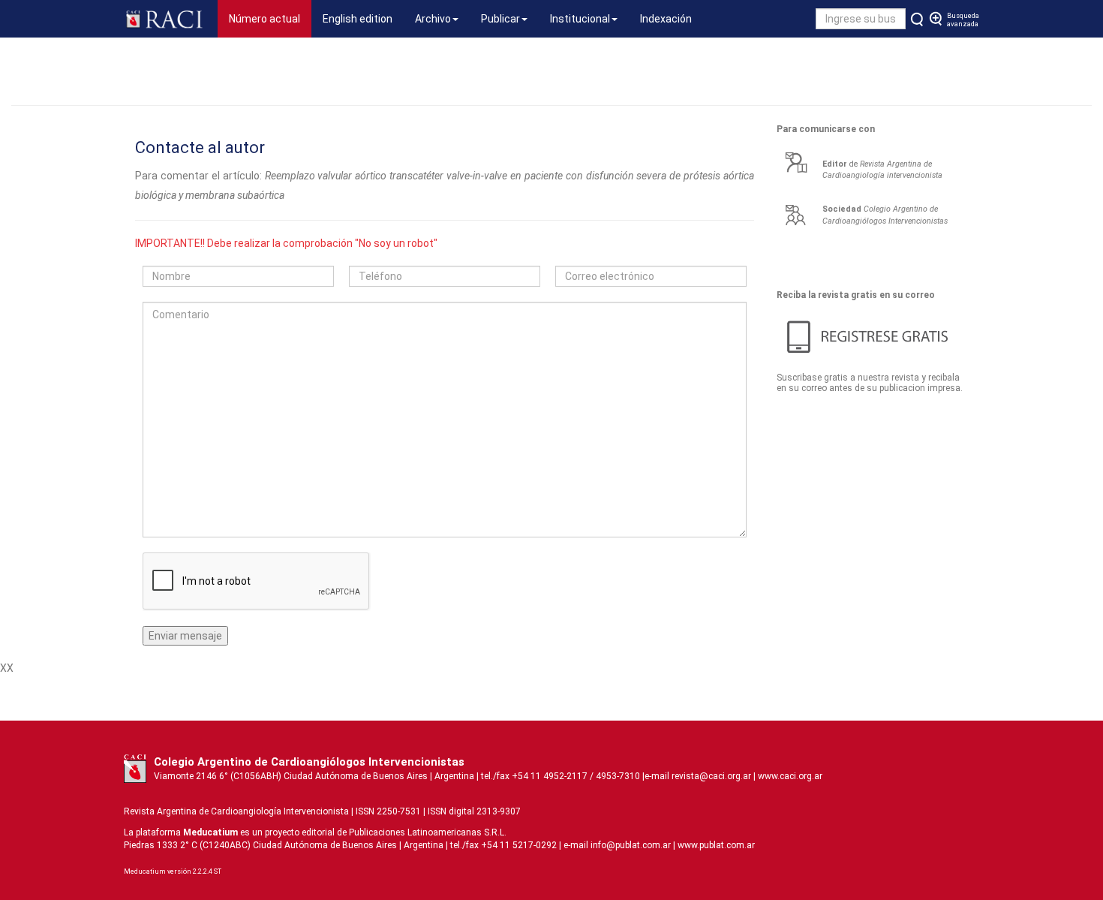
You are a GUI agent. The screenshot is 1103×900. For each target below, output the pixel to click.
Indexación (666, 19)
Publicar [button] (500, 19)
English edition (357, 19)
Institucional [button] (580, 19)
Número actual (270, 18)
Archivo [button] (433, 19)
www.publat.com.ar (715, 845)
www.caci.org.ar (790, 776)
